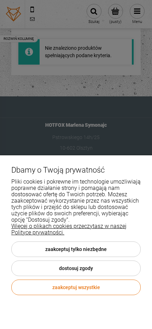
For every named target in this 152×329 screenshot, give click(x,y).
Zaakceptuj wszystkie (76, 287)
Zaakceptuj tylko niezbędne (76, 249)
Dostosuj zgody (76, 268)
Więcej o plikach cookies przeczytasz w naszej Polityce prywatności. (69, 229)
